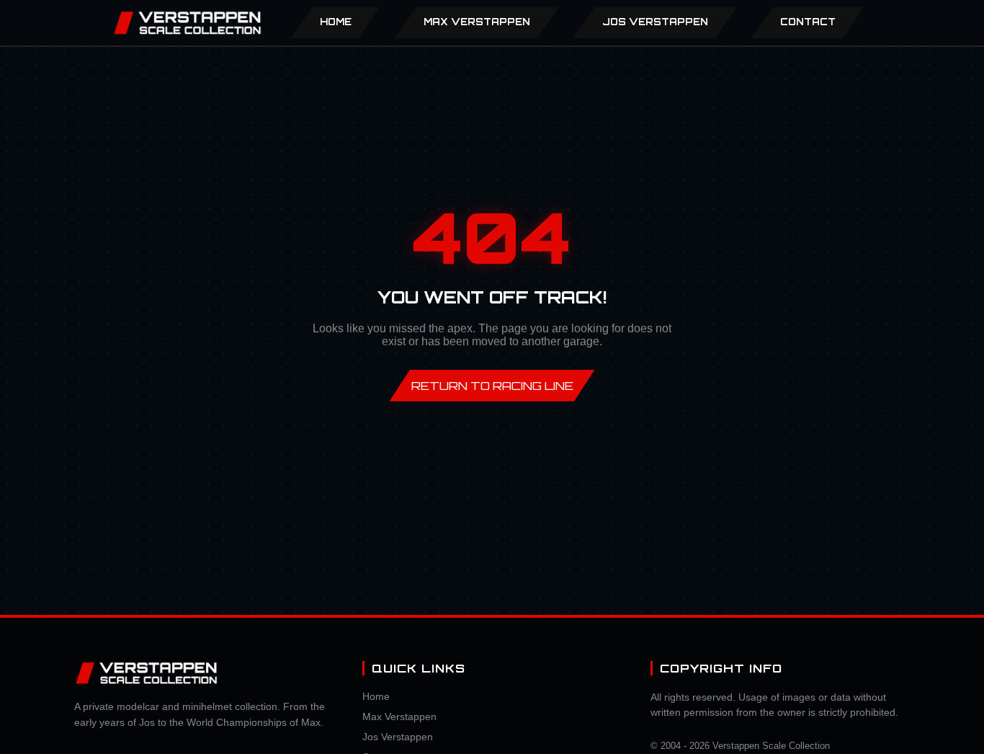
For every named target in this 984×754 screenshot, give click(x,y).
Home (336, 21)
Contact (808, 21)
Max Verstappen (399, 716)
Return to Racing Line (492, 385)
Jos (655, 21)
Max (477, 21)
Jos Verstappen (397, 736)
